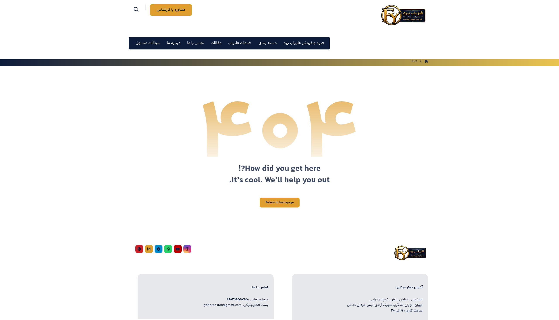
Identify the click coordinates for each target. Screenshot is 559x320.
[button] (136, 9)
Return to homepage (280, 202)
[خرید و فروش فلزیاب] (403, 15)
